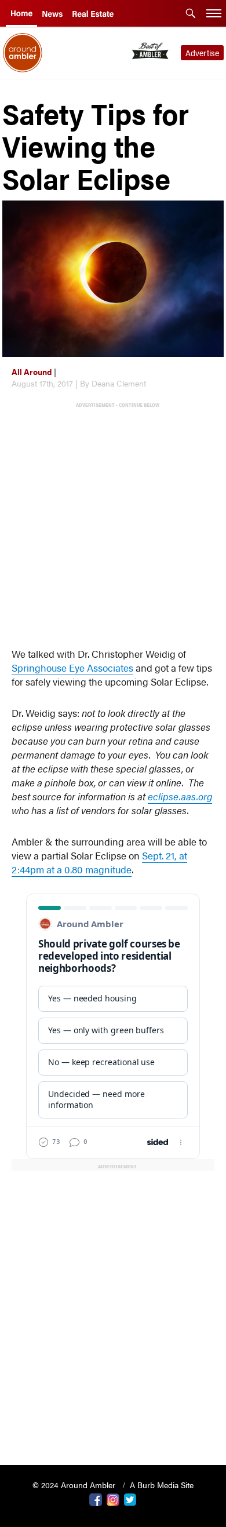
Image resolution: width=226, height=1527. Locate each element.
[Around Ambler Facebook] (95, 1498)
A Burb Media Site (162, 1484)
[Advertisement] (113, 522)
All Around (32, 371)
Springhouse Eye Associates (72, 668)
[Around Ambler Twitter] (130, 1498)
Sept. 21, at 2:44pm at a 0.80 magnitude (99, 862)
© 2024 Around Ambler (75, 1484)
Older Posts (113, 1426)
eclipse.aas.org (180, 796)
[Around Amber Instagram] (113, 1498)
